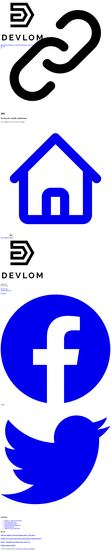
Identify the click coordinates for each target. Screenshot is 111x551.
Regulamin (32, 549)
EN (4, 46)
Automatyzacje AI (9, 527)
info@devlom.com (6, 290)
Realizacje (11, 45)
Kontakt (34, 45)
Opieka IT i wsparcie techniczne (13, 520)
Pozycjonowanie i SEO (10, 523)
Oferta (6, 45)
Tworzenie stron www (10, 522)
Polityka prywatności (22, 549)
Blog (20, 45)
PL (2, 46)
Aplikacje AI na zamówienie (12, 528)
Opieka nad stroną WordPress (12, 525)
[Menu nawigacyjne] (1, 48)
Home (2, 45)
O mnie (16, 45)
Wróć (11, 237)
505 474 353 (4, 289)
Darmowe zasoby (27, 45)
